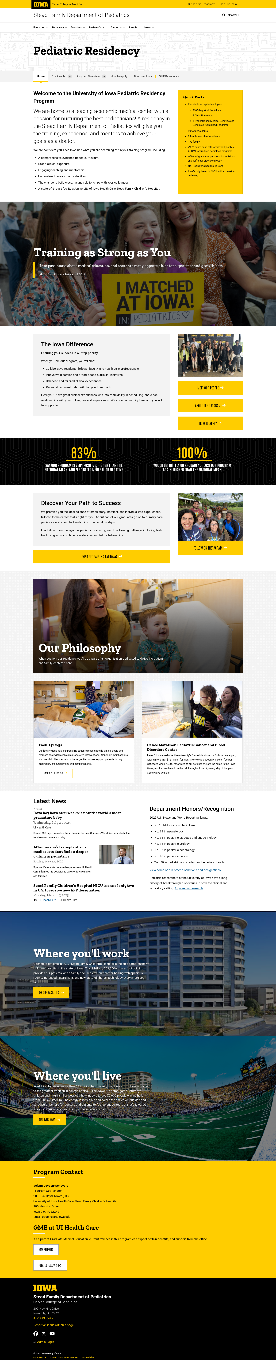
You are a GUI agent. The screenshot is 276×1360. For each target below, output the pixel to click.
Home (41, 76)
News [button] (147, 27)
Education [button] (39, 27)
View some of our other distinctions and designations (185, 870)
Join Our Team (228, 4)
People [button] (133, 27)
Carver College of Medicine (67, 4)
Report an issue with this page (53, 1325)
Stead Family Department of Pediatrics (81, 15)
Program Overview (88, 76)
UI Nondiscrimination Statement (64, 1357)
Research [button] (58, 27)
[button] (230, 15)
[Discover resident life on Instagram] (210, 517)
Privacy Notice (39, 1357)
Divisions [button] (76, 27)
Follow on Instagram (207, 547)
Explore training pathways (99, 556)
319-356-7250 (43, 1317)
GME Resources (169, 76)
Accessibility (88, 1357)
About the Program (208, 405)
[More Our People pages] (70, 76)
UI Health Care (47, 900)
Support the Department (201, 4)
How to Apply (119, 76)
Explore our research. (189, 888)
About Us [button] (116, 27)
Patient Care (96, 27)
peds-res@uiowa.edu (56, 1217)
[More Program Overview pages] (104, 76)
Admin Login (45, 1342)
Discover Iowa (143, 76)
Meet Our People (208, 387)
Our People (58, 76)
